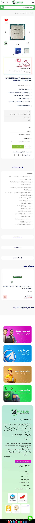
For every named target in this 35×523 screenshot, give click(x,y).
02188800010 (7, 457)
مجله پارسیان (26, 485)
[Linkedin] (14, 522)
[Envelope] (9, 522)
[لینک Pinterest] (18, 155)
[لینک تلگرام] (14, 155)
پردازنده (29, 131)
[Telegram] (11, 522)
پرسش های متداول (24, 482)
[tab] (17, 167)
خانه (32, 13)
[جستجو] (3, 7)
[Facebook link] (23, 155)
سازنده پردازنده (27, 138)
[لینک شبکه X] (20, 155)
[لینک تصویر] (17, 334)
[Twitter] (23, 522)
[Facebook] (26, 522)
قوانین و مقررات (25, 480)
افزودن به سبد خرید (17, 146)
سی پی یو (17, 13)
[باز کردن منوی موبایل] (33, 2)
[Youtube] (21, 522)
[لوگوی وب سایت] (17, 2)
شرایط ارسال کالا (25, 477)
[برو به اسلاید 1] (18, 44)
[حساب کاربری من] (7, 2)
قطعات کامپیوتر (25, 13)
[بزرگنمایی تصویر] (28, 43)
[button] (29, 32)
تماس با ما (26, 471)
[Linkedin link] (16, 155)
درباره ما (27, 474)
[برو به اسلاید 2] (16, 44)
